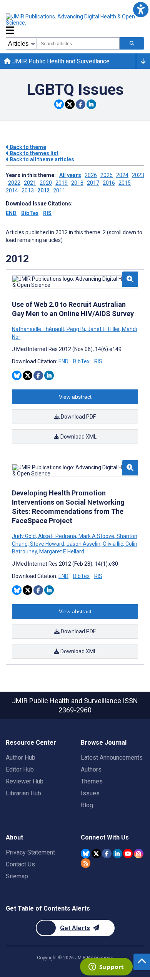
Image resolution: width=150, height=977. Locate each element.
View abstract (75, 397)
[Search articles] (132, 43)
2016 (109, 183)
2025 (106, 175)
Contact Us (20, 864)
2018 (77, 183)
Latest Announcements (112, 757)
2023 (138, 175)
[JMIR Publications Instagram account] (138, 853)
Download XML (78, 437)
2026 (91, 175)
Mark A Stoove (96, 536)
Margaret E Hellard (61, 551)
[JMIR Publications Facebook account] (107, 853)
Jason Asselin (83, 544)
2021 (30, 183)
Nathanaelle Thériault (38, 329)
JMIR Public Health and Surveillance (60, 61)
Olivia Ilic (113, 544)
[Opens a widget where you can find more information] (106, 967)
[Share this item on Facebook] (80, 104)
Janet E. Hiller (103, 329)
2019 (61, 183)
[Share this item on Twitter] (70, 104)
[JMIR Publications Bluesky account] (85, 853)
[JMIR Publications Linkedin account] (117, 853)
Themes (92, 781)
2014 (12, 190)
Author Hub (20, 757)
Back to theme (27, 147)
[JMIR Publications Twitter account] (96, 853)
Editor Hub (20, 769)
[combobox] (78, 43)
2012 (43, 190)
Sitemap (17, 876)
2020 (46, 183)
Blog (87, 805)
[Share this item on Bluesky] (59, 104)
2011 (59, 190)
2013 (28, 190)
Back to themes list (33, 153)
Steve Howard (47, 544)
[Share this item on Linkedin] (91, 104)
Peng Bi (75, 329)
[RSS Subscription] (85, 863)
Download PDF (78, 417)
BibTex (29, 213)
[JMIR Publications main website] (71, 19)
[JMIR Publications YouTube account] (128, 853)
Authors (91, 769)
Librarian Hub (23, 793)
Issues (90, 793)
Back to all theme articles (41, 159)
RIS (47, 213)
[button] (140, 9)
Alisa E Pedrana (57, 536)
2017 (93, 183)
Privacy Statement (30, 852)
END (11, 213)
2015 (124, 183)
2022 (14, 183)
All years (70, 175)
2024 (122, 175)
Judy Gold (24, 536)
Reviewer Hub (24, 781)
